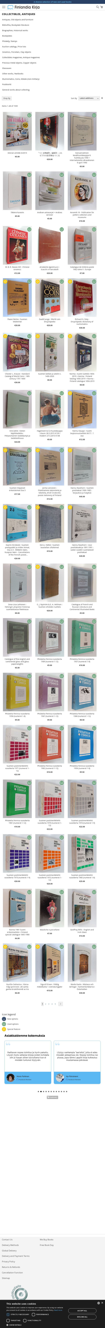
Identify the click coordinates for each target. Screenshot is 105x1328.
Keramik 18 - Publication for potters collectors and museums (82, 214)
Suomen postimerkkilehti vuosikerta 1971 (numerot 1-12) (17, 768)
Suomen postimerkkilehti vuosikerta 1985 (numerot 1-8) (82, 876)
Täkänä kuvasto (17, 212)
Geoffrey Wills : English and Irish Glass (82, 930)
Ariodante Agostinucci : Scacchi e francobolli (50, 268)
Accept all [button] (82, 1311)
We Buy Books (46, 1239)
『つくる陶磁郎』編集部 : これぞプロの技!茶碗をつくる (49, 154)
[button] (36, 1325)
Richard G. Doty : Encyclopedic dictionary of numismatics (82, 321)
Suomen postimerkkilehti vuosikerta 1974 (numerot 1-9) (82, 821)
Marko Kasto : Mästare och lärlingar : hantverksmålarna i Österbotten (82, 986)
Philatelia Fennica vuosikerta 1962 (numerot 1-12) (49, 767)
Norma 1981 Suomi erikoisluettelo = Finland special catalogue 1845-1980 (17, 932)
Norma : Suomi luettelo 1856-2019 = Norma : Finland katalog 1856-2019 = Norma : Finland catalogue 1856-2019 (82, 377)
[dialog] (52, 1314)
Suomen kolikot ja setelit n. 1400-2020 (49, 375)
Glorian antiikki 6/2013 (17, 153)
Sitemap (6, 1278)
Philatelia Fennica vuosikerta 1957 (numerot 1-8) (82, 660)
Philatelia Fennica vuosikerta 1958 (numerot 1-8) (17, 714)
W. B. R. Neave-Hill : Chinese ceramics (17, 268)
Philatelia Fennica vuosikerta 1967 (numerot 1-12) (49, 714)
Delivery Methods (10, 1245)
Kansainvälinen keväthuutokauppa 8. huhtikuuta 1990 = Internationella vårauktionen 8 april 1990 (82, 158)
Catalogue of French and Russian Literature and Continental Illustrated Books (82, 607)
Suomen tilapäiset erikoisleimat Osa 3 (17, 489)
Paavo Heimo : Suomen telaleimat (17, 320)
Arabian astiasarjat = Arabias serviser (49, 213)
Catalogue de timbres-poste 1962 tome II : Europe (82, 268)
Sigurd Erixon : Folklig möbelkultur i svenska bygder (49, 985)
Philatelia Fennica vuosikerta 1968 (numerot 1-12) (82, 714)
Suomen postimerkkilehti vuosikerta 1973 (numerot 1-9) (17, 876)
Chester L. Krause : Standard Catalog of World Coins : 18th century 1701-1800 (17, 376)
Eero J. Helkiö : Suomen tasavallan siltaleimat (50, 546)
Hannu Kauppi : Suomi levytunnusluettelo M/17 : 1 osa (82, 433)
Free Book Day (47, 1245)
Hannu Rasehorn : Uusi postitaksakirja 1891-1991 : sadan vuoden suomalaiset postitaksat (82, 548)
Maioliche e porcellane (49, 929)
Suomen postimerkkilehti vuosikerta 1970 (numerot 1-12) (50, 823)
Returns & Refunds (11, 1267)
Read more (58, 1310)
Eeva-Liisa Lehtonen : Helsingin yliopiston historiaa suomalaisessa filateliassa (17, 607)
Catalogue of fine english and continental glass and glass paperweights (17, 661)
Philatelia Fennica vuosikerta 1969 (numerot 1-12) (49, 660)
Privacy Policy (8, 1261)
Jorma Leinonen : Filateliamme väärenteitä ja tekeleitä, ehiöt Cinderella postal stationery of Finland (49, 491)
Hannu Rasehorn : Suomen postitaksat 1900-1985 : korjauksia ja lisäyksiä (82, 490)
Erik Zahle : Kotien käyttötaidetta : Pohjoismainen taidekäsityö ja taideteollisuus (17, 434)
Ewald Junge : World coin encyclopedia (49, 320)
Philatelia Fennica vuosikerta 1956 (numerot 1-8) (82, 767)
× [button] (102, 1303)
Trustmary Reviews (52, 1097)
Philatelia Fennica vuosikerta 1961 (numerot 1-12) (17, 821)
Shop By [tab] (6, 98)
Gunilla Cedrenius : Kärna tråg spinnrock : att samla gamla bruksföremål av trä (17, 986)
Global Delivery (9, 1250)
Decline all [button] (82, 1317)
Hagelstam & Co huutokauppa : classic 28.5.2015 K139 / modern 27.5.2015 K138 (49, 433)
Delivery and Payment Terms (16, 1256)
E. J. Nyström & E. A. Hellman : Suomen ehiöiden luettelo (49, 605)
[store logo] (23, 7)
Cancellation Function (12, 1272)
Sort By (74, 98)
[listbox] (98, 1303)
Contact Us (7, 1239)
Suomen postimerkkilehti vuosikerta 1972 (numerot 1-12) (50, 877)
